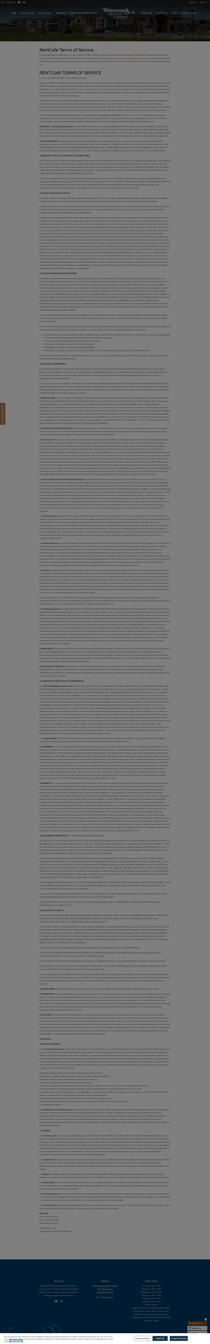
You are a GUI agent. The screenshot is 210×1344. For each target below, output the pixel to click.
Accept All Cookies (178, 1338)
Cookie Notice (16, 1341)
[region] (105, 1338)
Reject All (160, 1338)
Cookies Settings (142, 1338)
